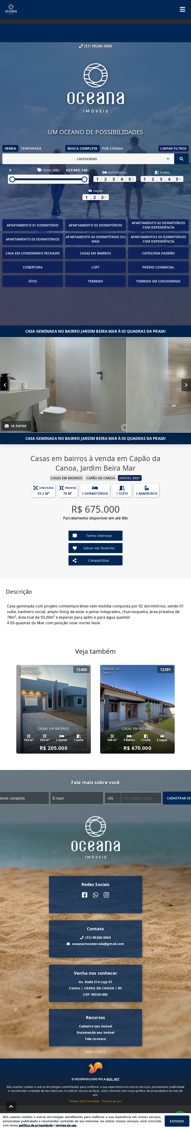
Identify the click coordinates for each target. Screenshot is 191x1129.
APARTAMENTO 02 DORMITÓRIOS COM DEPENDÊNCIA (158, 225)
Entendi (177, 1121)
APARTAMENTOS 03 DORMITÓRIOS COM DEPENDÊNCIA (158, 239)
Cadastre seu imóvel (95, 1026)
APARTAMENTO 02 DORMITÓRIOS (95, 225)
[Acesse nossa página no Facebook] (84, 895)
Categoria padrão (158, 253)
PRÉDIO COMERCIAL (158, 267)
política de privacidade (36, 1125)
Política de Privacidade (84, 1101)
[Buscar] (181, 158)
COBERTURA (32, 267)
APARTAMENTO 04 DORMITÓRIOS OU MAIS (95, 239)
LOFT (96, 267)
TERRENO (95, 281)
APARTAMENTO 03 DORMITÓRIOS (32, 239)
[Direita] (186, 385)
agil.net (112, 1079)
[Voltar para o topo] (11, 1106)
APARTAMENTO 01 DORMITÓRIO (32, 225)
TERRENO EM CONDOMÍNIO (158, 281)
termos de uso (66, 1125)
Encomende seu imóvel (96, 1032)
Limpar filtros (173, 148)
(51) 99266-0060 (98, 46)
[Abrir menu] (182, 9)
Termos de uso (112, 1101)
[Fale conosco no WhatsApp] (95, 895)
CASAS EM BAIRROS (95, 253)
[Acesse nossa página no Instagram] (106, 895)
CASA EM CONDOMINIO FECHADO (33, 253)
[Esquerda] (5, 385)
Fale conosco (95, 1039)
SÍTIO (32, 281)
